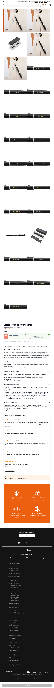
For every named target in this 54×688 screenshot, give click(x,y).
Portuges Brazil (33, 679)
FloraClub (10, 644)
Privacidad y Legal (12, 665)
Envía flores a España (13, 595)
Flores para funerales (13, 612)
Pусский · (40, 677)
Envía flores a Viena (13, 580)
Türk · (18, 679)
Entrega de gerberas (13, 624)
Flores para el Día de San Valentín (16, 614)
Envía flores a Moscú (13, 587)
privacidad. (33, 543)
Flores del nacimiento (13, 610)
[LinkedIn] (43, 558)
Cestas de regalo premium (14, 635)
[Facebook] (10, 558)
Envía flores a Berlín (13, 568)
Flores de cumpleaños (13, 607)
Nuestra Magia (11, 654)
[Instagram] (27, 558)
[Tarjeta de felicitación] (25, 334)
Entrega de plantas (13, 627)
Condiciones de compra (14, 664)
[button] (7, 328)
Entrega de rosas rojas (13, 625)
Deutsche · (22, 677)
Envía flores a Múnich (13, 582)
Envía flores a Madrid (13, 567)
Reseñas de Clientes (13, 655)
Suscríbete (27, 539)
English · (35, 677)
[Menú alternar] (4, 5)
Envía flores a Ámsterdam (14, 585)
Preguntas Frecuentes (13, 647)
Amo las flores (11, 609)
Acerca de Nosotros (13, 642)
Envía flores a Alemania (14, 593)
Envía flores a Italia (12, 598)
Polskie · (31, 677)
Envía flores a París (13, 570)
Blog (9, 657)
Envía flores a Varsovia (13, 583)
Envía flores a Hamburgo (14, 573)
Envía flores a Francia (13, 597)
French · (18, 677)
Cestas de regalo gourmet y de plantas (17, 634)
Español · (14, 677)
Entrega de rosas (12, 620)
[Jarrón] (49, 334)
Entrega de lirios (12, 622)
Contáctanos (11, 645)
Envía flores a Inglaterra (14, 600)
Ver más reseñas (10, 470)
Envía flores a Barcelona (14, 572)
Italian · (27, 677)
